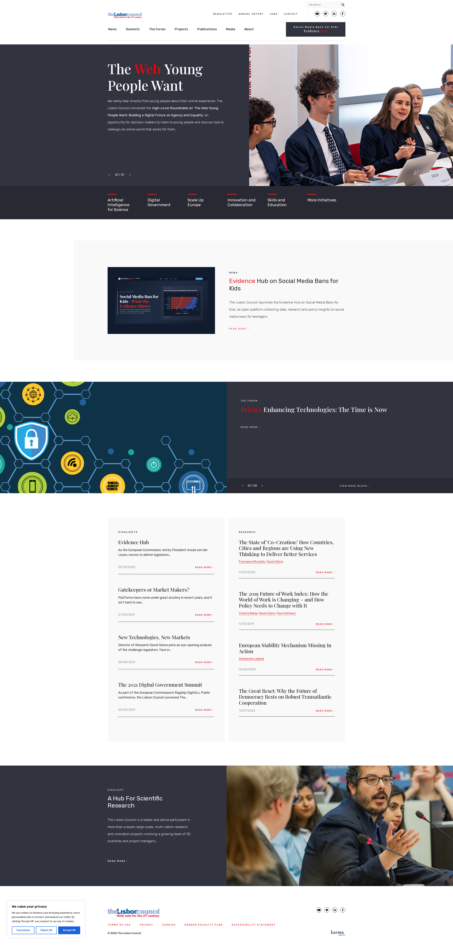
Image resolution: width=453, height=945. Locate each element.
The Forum (157, 29)
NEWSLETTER (223, 14)
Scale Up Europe (195, 202)
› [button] (131, 175)
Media (230, 29)
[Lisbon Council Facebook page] (342, 13)
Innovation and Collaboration (242, 202)
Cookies (169, 924)
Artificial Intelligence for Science (118, 205)
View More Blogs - (355, 486)
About (249, 29)
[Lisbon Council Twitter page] (325, 13)
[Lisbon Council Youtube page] (317, 13)
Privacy (146, 924)
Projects (181, 29)
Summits (133, 29)
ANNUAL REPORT (251, 14)
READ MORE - (239, 328)
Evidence (316, 30)
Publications (207, 29)
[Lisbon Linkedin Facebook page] (334, 13)
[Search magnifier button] (342, 4)
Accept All (69, 930)
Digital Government (159, 202)
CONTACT (291, 14)
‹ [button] (110, 175)
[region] (46, 919)
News (112, 29)
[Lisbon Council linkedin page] (334, 910)
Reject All (46, 930)
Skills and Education (277, 202)
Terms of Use (119, 924)
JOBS (274, 14)
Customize (23, 930)
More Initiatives (322, 200)
